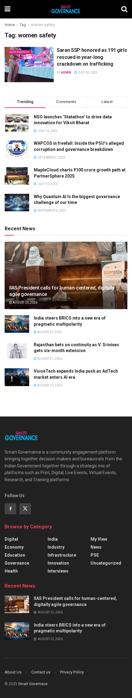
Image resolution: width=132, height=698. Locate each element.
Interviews (58, 571)
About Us (13, 672)
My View (99, 539)
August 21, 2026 (49, 358)
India (53, 539)
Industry (56, 547)
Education (15, 555)
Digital (11, 539)
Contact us (40, 672)
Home (10, 25)
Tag (23, 25)
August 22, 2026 (49, 332)
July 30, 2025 (87, 72)
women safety (43, 25)
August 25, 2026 (24, 302)
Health (11, 571)
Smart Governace (33, 684)
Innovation (58, 563)
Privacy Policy (72, 672)
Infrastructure (62, 555)
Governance (19, 52)
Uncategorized (106, 563)
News (96, 547)
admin (66, 72)
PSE (95, 555)
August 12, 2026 (49, 385)
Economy (14, 547)
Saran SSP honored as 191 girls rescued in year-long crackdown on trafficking (92, 57)
